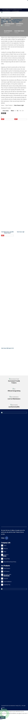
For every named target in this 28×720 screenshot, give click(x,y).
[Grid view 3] (4, 113)
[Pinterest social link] (22, 13)
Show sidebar (6, 110)
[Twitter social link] (21, 13)
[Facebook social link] (19, 13)
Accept (2, 717)
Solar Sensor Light (20, 231)
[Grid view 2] (2, 113)
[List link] (14, 545)
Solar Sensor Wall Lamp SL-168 (7, 348)
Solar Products (9, 105)
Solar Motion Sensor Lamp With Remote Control (7, 232)
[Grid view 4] (5, 113)
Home (2, 105)
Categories (5, 21)
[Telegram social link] (26, 13)
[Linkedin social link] (24, 13)
